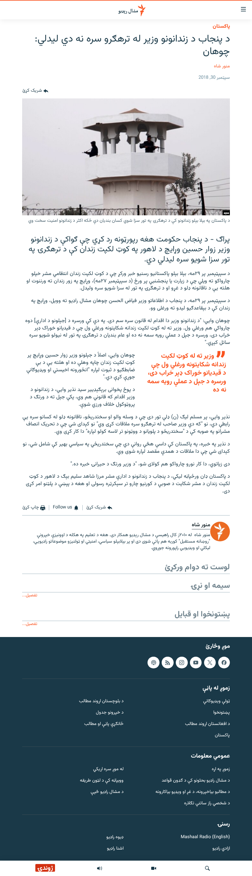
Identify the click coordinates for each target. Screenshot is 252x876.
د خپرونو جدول (110, 713)
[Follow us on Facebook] (224, 662)
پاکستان (221, 26)
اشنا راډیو (115, 849)
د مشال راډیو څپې (107, 792)
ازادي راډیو (221, 849)
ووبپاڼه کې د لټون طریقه (102, 781)
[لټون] (207, 868)
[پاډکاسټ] (153, 662)
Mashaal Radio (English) (205, 837)
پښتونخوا (221, 713)
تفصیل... (29, 595)
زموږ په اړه (221, 769)
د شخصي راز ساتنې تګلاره (207, 803)
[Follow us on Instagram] (181, 662)
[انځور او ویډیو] (153, 868)
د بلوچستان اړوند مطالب (101, 701)
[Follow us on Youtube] (196, 662)
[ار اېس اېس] (167, 662)
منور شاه (222, 66)
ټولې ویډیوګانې (216, 701)
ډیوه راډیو (115, 837)
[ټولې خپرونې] (99, 868)
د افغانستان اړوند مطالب (207, 724)
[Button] (35, 91)
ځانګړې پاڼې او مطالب (104, 724)
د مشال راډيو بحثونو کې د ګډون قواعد (196, 781)
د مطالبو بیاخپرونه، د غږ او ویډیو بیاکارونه (193, 792)
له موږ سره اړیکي (108, 769)
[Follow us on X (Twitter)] (210, 662)
